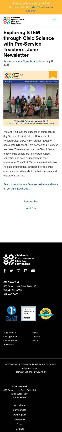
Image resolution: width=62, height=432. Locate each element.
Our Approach (10, 336)
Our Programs (10, 340)
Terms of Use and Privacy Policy (31, 372)
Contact (36, 336)
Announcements (12, 61)
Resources (8, 344)
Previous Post (31, 202)
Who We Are (9, 332)
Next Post (31, 208)
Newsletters (37, 61)
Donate (35, 340)
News (26, 61)
